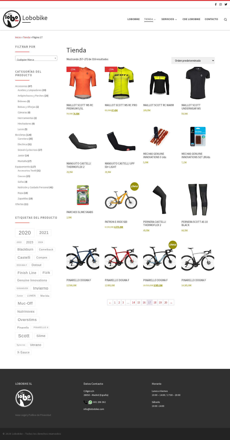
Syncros (21, 345)
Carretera (23, 138)
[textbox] (36, 59)
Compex (41, 257)
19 (160, 302)
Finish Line (27, 273)
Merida (44, 295)
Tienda (26, 37)
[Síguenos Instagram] (220, 4)
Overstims (27, 320)
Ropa (20, 193)
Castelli (24, 257)
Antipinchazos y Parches (31, 95)
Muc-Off (25, 303)
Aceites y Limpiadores (30, 90)
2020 (25, 233)
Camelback (46, 249)
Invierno (40, 288)
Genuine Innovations (32, 280)
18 (155, 302)
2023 (29, 242)
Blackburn (25, 249)
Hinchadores (24, 123)
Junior (21, 155)
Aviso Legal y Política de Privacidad (33, 415)
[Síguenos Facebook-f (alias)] (216, 4)
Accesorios (21, 86)
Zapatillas (23, 198)
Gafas (21, 181)
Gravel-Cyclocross (28, 149)
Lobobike (17, 433)
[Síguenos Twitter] (226, 4)
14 (133, 302)
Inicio (18, 37)
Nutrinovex (26, 311)
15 (138, 302)
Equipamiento (22, 166)
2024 (40, 242)
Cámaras (22, 112)
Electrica (22, 144)
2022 (19, 242)
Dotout (37, 265)
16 (144, 302)
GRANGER (22, 288)
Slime (40, 336)
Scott (23, 335)
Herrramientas (25, 118)
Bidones (22, 101)
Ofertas (19, 204)
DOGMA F (22, 265)
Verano (35, 345)
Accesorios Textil (27, 170)
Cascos (22, 176)
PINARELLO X (41, 327)
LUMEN (31, 295)
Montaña (22, 161)
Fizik (46, 272)
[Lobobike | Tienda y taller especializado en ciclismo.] (12, 18)
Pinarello (23, 327)
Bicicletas (20, 134)
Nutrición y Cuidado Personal (33, 187)
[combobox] (36, 58)
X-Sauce (23, 352)
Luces (21, 129)
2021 (44, 232)
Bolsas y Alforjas (27, 106)
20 (165, 302)
